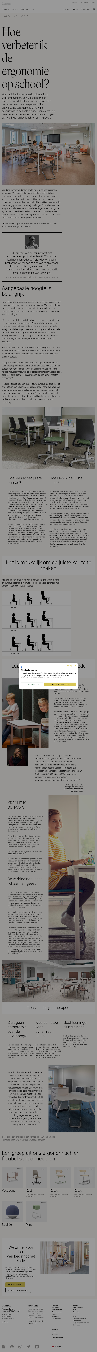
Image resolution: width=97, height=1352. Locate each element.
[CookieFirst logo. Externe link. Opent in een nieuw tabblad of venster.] (21, 668)
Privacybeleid (71, 666)
